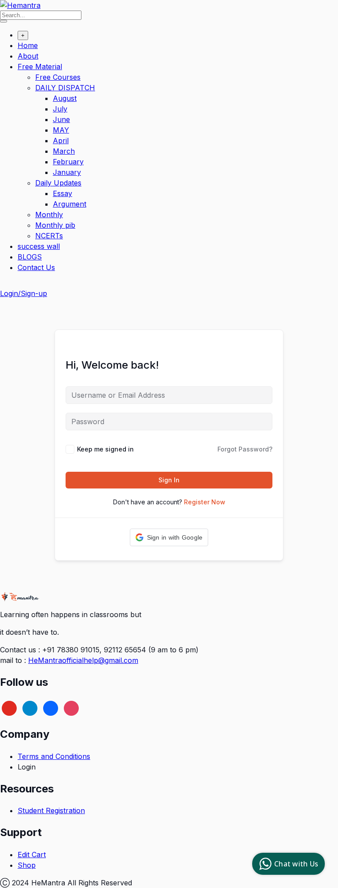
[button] (169, 537)
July (60, 108)
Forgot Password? (244, 449)
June (61, 119)
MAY (61, 130)
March (64, 151)
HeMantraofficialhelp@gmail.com (83, 660)
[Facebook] (50, 707)
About (28, 56)
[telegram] (29, 707)
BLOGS (30, 256)
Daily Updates (58, 182)
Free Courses (58, 77)
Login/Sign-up (23, 293)
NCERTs (49, 235)
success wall (39, 246)
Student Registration (51, 810)
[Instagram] (71, 707)
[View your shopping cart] (4, 285)
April (61, 140)
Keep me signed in (105, 449)
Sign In (169, 480)
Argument (69, 204)
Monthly (49, 214)
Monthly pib (55, 225)
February (68, 161)
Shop (27, 865)
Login (27, 766)
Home (28, 45)
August (65, 98)
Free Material (40, 66)
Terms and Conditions (54, 756)
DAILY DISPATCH (65, 87)
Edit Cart (32, 854)
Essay (62, 193)
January (67, 172)
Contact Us (36, 267)
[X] (9, 707)
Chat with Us (296, 864)
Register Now (204, 502)
